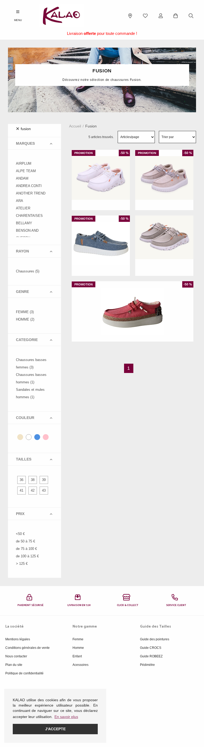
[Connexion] (161, 16)
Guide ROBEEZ (151, 656)
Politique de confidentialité (24, 673)
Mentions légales (17, 639)
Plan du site (13, 665)
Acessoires (80, 665)
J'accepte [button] (55, 729)
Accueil (75, 126)
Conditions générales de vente (27, 648)
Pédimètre (147, 665)
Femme (78, 639)
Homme (78, 648)
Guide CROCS (150, 648)
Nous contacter (16, 656)
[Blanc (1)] (29, 437)
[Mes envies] (145, 16)
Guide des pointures (154, 639)
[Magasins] (130, 16)
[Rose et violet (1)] (46, 437)
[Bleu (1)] (37, 437)
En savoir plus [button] (66, 717)
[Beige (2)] (20, 437)
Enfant (77, 656)
